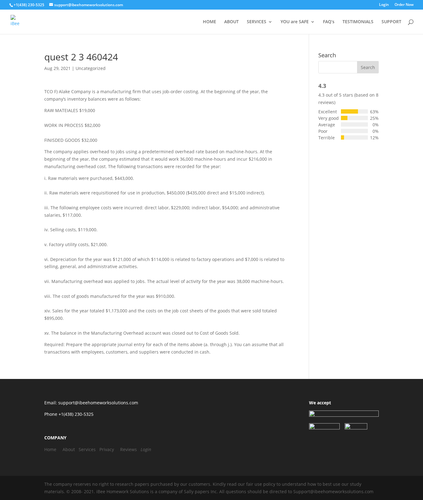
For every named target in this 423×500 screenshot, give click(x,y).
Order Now (404, 5)
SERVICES (256, 22)
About (69, 449)
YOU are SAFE (295, 22)
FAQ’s (328, 22)
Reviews (128, 449)
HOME (209, 22)
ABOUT (231, 22)
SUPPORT (391, 22)
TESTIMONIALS (357, 22)
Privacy (106, 449)
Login (384, 5)
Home (50, 449)
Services (87, 449)
